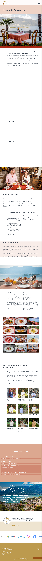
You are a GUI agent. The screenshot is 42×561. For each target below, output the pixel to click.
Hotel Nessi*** (15, 523)
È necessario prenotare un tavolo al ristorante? (12, 458)
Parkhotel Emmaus (16, 525)
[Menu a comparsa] (39, 3)
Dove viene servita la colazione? (9, 467)
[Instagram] (21, 536)
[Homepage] (19, 3)
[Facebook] (26, 536)
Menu (3, 46)
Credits (27, 559)
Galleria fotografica (24, 46)
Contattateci (24, 63)
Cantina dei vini (8, 46)
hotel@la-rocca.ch (4, 554)
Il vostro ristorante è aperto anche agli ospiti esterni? (13, 469)
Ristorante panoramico (17, 527)
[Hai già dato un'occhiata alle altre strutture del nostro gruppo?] (7, 520)
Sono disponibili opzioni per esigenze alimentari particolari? (14, 472)
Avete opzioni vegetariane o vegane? (10, 463)
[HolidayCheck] (35, 537)
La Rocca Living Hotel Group (9, 549)
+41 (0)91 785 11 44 (5, 553)
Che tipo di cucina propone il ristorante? (11, 465)
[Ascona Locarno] (13, 537)
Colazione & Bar (16, 46)
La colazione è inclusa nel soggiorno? (10, 470)
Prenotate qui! (34, 63)
